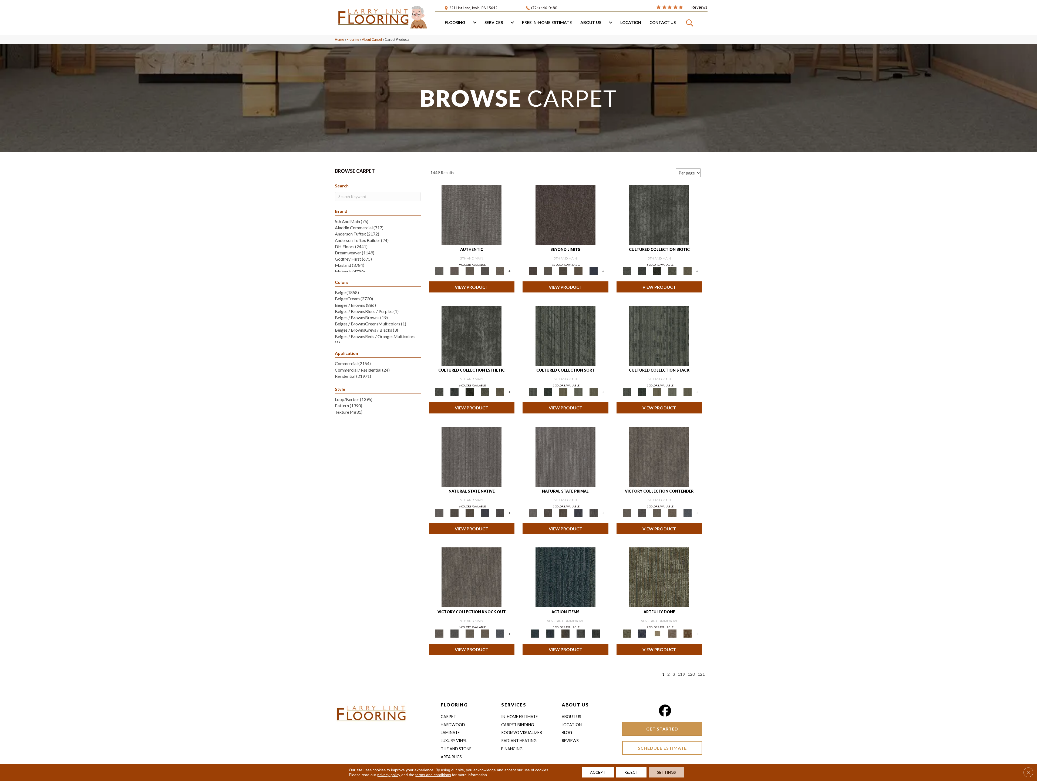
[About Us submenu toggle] (610, 22)
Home (339, 39)
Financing (512, 748)
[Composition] (672, 270)
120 (691, 674)
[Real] (500, 270)
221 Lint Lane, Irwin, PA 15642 (473, 8)
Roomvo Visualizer (521, 732)
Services (493, 22)
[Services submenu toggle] (512, 22)
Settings (666, 772)
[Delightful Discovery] (659, 577)
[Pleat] (578, 391)
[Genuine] (469, 270)
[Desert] (548, 270)
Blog (567, 732)
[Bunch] (548, 391)
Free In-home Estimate (547, 22)
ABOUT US (575, 705)
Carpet (448, 716)
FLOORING (454, 705)
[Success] (687, 512)
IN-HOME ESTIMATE (519, 716)
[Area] (565, 214)
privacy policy (388, 775)
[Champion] (642, 512)
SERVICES (513, 705)
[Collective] (657, 270)
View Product (471, 286)
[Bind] (565, 335)
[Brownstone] (565, 633)
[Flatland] (593, 270)
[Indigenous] (469, 512)
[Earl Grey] (580, 633)
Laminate (450, 732)
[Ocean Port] (550, 633)
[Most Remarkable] (642, 633)
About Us (590, 22)
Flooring (455, 22)
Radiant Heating (519, 740)
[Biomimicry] (659, 214)
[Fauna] (578, 270)
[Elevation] (563, 270)
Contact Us (662, 22)
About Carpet (372, 39)
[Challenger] (659, 456)
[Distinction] (687, 270)
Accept (597, 772)
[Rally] (672, 512)
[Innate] (484, 512)
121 (701, 674)
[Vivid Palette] (687, 633)
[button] (690, 22)
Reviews (570, 740)
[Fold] (563, 391)
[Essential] (454, 512)
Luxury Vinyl (454, 740)
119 (681, 674)
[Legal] (484, 270)
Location (630, 22)
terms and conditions (433, 775)
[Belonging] (471, 456)
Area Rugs (451, 757)
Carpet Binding (517, 724)
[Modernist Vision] (657, 633)
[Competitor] (657, 512)
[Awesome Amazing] (672, 633)
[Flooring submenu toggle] (474, 22)
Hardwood (453, 724)
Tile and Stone (456, 748)
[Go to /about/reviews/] (682, 7)
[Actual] (471, 214)
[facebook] (665, 710)
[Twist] (593, 391)
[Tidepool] (565, 577)
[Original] (500, 512)
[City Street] (595, 633)
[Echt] (454, 270)
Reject (631, 772)
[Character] (642, 270)
